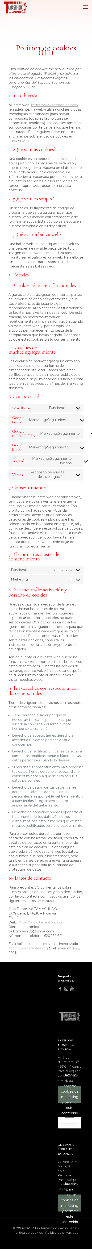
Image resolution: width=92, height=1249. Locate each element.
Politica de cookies (28, 1232)
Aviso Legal (68, 1228)
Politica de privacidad (62, 1232)
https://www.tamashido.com (54, 105)
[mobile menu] (86, 7)
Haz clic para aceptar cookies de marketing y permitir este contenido (70, 1094)
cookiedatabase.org (32, 948)
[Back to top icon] (85, 1242)
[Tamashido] (15, 7)
